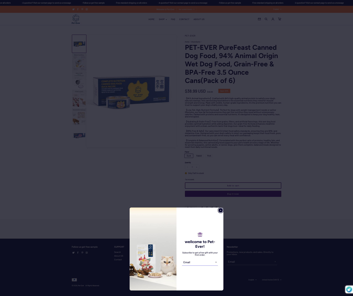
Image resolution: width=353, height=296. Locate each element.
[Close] (221, 210)
